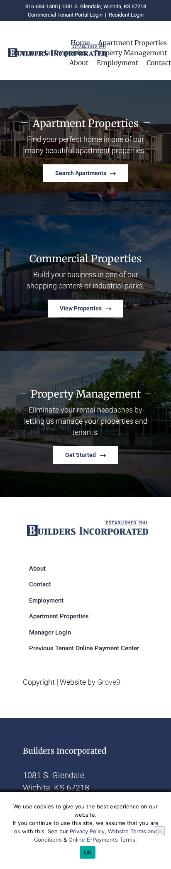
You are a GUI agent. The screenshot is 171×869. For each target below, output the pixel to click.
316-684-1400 (41, 6)
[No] (160, 831)
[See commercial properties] (85, 283)
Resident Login (126, 15)
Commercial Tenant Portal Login (65, 15)
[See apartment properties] (85, 147)
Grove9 (108, 682)
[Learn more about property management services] (85, 424)
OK (88, 852)
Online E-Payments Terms (101, 839)
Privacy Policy (87, 831)
